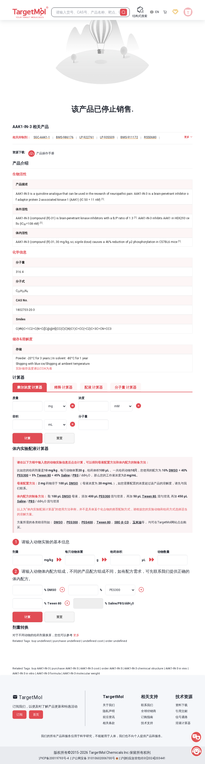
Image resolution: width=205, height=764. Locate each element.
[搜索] (123, 12)
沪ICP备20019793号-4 (54, 758)
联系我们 (147, 705)
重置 (59, 438)
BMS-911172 (129, 137)
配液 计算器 (93, 387)
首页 (36, 714)
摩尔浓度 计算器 (29, 387)
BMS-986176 (65, 137)
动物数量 (164, 552)
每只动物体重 (74, 552)
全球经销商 (148, 711)
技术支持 (147, 723)
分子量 (83, 416)
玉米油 (137, 522)
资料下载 (182, 705)
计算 (27, 438)
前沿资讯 (109, 717)
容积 (15, 416)
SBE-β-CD (121, 522)
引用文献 (182, 711)
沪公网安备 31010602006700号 (93, 758)
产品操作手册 (45, 153)
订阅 (19, 714)
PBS (75, 475)
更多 (76, 635)
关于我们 (109, 705)
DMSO (173, 470)
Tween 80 (44, 475)
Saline (65, 475)
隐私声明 (109, 711)
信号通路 (182, 717)
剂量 (15, 552)
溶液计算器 (183, 723)
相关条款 (109, 723)
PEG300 (22, 475)
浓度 (81, 398)
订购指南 (147, 717)
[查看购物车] (165, 12)
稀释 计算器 (63, 387)
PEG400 (87, 522)
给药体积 (116, 552)
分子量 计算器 (125, 387)
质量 (15, 398)
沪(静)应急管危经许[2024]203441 (143, 758)
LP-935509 (107, 137)
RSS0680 (150, 137)
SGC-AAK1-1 (42, 137)
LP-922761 (87, 137)
